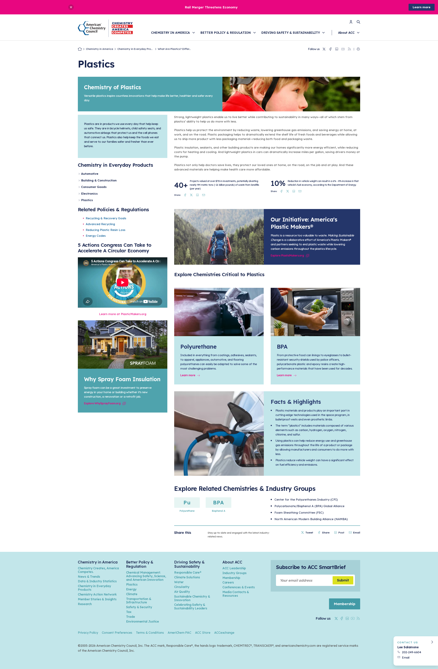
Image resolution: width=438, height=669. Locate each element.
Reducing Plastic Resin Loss (105, 230)
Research (85, 604)
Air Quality (182, 592)
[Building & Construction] (79, 180)
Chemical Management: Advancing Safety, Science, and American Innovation (146, 576)
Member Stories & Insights (97, 599)
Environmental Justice (142, 621)
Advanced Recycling (100, 224)
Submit (343, 580)
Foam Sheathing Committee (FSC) (299, 512)
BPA (218, 502)
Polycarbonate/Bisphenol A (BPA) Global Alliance (309, 506)
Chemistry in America (170, 33)
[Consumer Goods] (79, 187)
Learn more (421, 7)
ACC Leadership (234, 568)
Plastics (87, 200)
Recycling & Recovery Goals (106, 218)
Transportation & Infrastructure (138, 600)
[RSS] (349, 49)
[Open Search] (358, 22)
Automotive (89, 173)
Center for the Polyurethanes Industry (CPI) (306, 499)
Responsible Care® (187, 572)
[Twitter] (324, 49)
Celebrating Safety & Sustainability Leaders (190, 606)
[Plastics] (79, 200)
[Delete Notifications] (71, 7)
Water (179, 582)
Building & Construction (99, 180)
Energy (131, 589)
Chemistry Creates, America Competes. (98, 570)
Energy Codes (96, 235)
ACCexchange (224, 633)
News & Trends (89, 577)
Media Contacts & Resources (235, 594)
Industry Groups (234, 573)
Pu (187, 502)
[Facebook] (330, 49)
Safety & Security (139, 607)
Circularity (181, 587)
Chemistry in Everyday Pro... (134, 49)
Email (405, 657)
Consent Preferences (117, 633)
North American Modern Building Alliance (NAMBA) (311, 519)
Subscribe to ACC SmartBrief (310, 567)
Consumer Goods (94, 187)
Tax (128, 612)
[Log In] (351, 23)
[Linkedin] (337, 49)
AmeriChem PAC (179, 633)
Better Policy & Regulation (225, 33)
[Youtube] (343, 49)
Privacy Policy (88, 633)
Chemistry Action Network (97, 594)
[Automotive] (79, 173)
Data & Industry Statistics (97, 581)
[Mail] (203, 195)
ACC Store (202, 633)
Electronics (89, 193)
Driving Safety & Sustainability (290, 33)
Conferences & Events (238, 587)
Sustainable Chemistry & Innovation (192, 598)
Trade (130, 617)
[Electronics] (79, 193)
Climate (131, 594)
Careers (228, 582)
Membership (231, 578)
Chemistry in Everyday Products (94, 588)
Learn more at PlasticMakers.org (122, 314)
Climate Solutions (187, 577)
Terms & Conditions (150, 633)
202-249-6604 (411, 652)
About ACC (346, 33)
